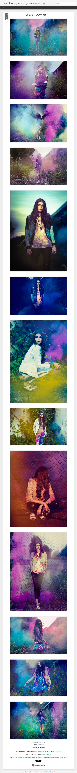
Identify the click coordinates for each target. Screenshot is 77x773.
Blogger (48, 772)
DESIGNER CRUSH (21, 757)
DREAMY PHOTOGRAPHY (35, 757)
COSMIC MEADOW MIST (37, 14)
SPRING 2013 (58, 757)
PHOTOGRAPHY (49, 757)
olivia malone (41, 744)
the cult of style (46, 755)
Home (3, 8)
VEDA (34, 742)
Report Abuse (53, 772)
